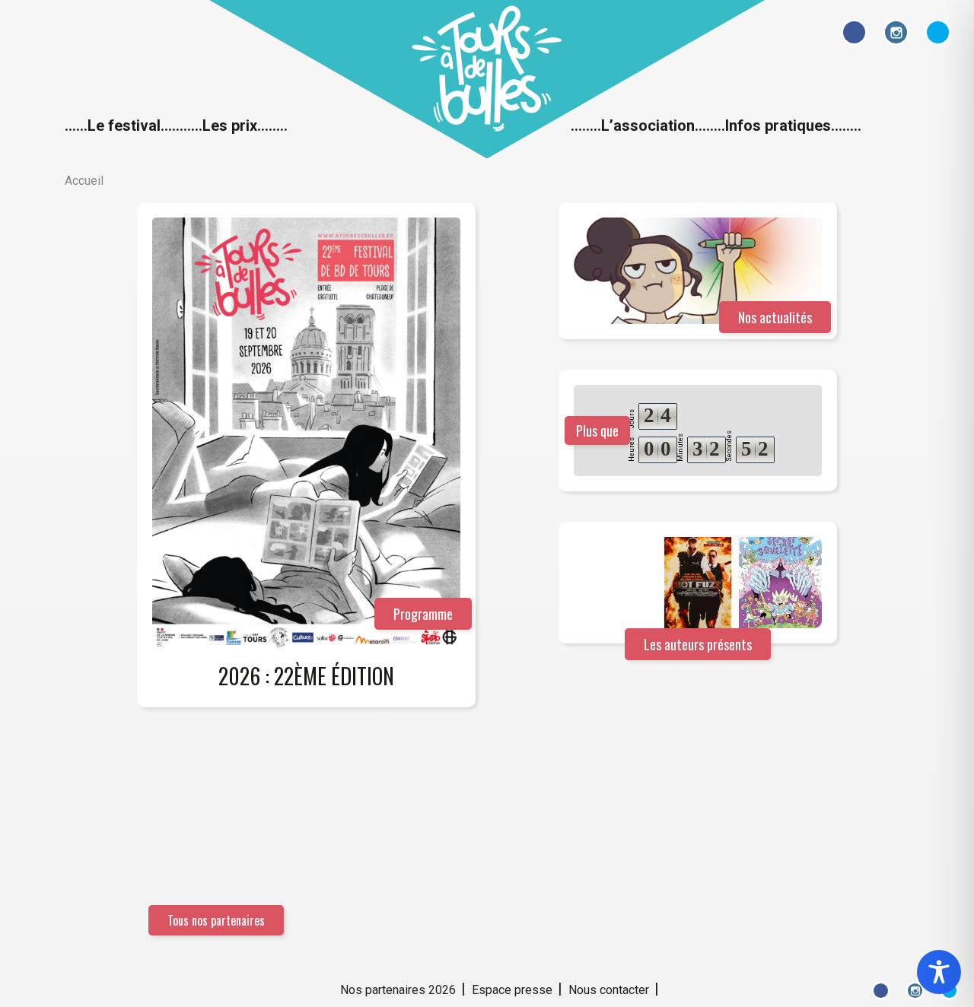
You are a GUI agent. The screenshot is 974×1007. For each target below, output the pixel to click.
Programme (423, 614)
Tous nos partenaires (216, 920)
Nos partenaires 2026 (398, 990)
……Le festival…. (120, 125)
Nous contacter (608, 990)
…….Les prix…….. (232, 125)
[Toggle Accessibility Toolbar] (939, 972)
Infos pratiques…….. (793, 125)
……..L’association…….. (648, 125)
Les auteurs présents (698, 644)
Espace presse (512, 990)
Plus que (597, 430)
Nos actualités (775, 317)
